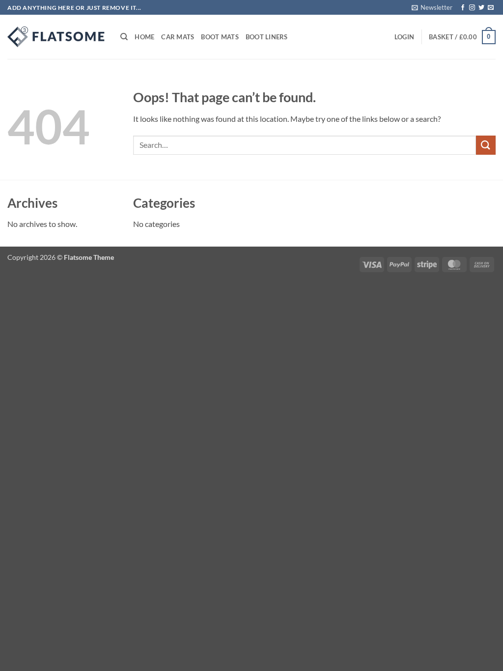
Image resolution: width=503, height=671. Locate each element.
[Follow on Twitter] (481, 7)
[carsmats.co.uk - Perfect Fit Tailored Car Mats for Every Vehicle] (56, 37)
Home (144, 37)
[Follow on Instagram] (472, 7)
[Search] (124, 37)
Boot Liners (267, 37)
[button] (432, 7)
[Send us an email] (491, 7)
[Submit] (486, 145)
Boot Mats (219, 37)
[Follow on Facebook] (463, 7)
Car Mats (177, 37)
